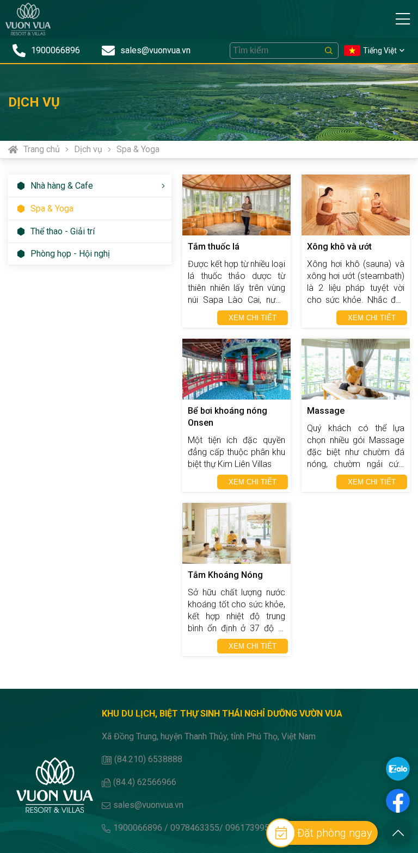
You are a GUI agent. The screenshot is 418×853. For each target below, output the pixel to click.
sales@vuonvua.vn (148, 805)
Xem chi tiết (252, 318)
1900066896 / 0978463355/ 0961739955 (193, 828)
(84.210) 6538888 (148, 759)
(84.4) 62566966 (144, 782)
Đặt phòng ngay (334, 832)
